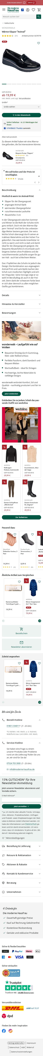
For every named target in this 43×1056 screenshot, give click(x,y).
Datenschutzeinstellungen (21, 1052)
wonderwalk (8, 28)
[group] (21, 60)
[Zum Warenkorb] (39, 10)
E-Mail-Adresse (8, 795)
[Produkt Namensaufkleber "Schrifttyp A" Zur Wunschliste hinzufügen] (19, 581)
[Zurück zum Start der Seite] (40, 1039)
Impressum (31, 1043)
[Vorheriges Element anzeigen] (3, 620)
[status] (18, 16)
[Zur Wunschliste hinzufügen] (38, 43)
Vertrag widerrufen (16, 1043)
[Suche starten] (38, 16)
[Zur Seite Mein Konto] (28, 10)
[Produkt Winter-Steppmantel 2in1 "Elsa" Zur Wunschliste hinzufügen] (39, 581)
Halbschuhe (9, 23)
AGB (23, 1047)
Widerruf (30, 1047)
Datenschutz (31, 824)
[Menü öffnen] (4, 10)
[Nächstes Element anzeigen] (39, 620)
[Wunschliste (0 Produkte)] (33, 10)
